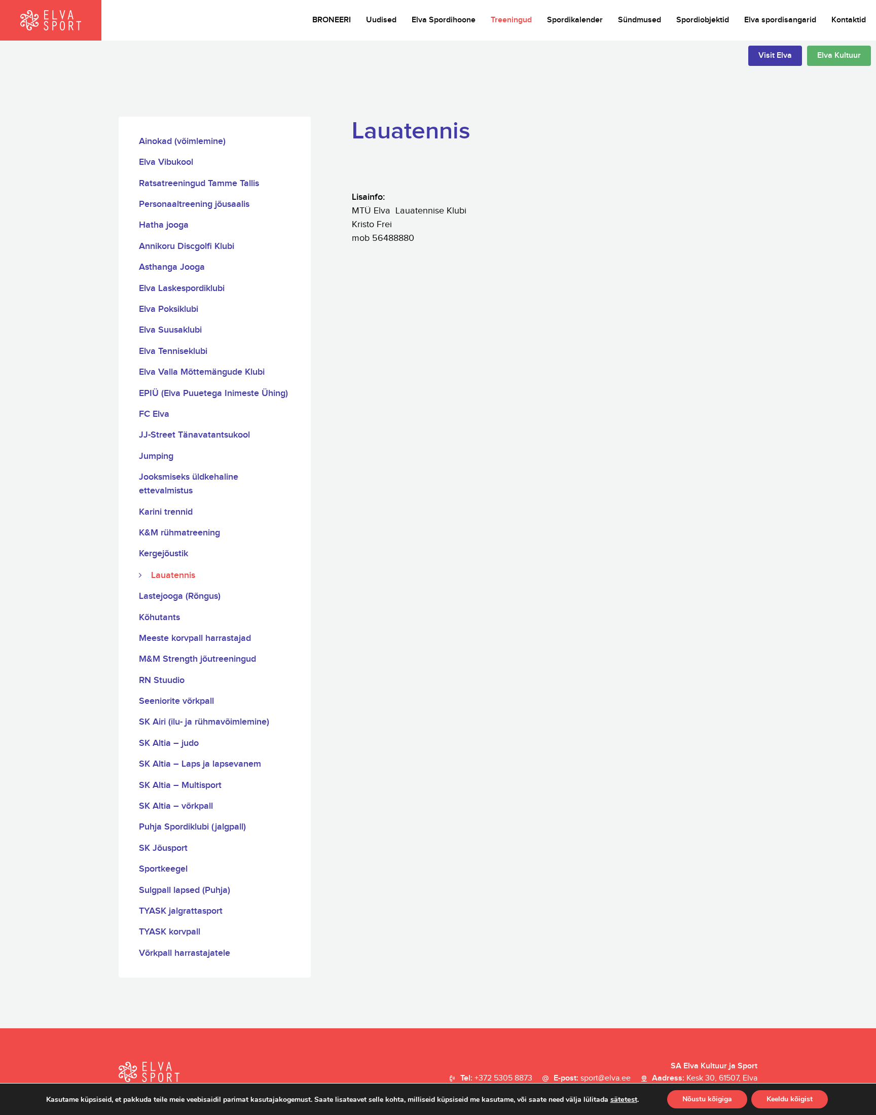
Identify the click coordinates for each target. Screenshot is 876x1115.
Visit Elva (775, 55)
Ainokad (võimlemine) (182, 141)
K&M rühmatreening (179, 532)
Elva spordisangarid (780, 20)
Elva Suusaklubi (170, 330)
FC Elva (154, 414)
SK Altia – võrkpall (176, 806)
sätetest (623, 1099)
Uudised (381, 20)
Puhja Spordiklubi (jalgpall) (192, 826)
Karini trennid (166, 512)
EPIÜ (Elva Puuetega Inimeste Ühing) (213, 393)
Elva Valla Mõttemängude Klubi (202, 372)
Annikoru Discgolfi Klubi (186, 246)
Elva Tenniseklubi (173, 351)
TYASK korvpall (169, 931)
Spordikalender (575, 20)
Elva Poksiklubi (168, 309)
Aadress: (704, 1078)
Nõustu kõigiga (707, 1099)
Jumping (156, 456)
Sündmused (639, 20)
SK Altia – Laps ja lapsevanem (200, 764)
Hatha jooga (164, 225)
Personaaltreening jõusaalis (194, 204)
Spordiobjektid (702, 20)
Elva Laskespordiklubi (182, 288)
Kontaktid (848, 20)
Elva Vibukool (166, 162)
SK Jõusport (163, 848)
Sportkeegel (163, 869)
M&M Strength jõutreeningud (197, 659)
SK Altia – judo (169, 743)
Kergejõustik (163, 553)
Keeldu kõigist (789, 1099)
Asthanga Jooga (172, 267)
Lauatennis (173, 575)
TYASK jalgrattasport (181, 911)
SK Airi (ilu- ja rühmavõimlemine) (204, 721)
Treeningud (511, 20)
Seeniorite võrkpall (176, 701)
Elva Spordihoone (444, 20)
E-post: (592, 1078)
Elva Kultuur (839, 55)
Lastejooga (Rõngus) (180, 596)
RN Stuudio (162, 680)
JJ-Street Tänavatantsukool (194, 434)
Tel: (496, 1078)
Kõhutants (159, 617)
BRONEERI (331, 20)
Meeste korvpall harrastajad (195, 638)
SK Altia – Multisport (180, 785)
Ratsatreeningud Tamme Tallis (199, 183)
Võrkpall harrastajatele (184, 953)
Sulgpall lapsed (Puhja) (184, 890)
